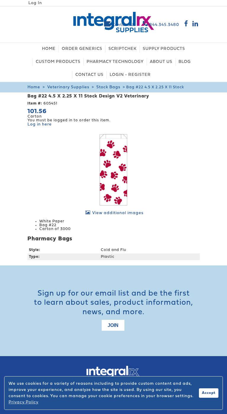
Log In (35, 3)
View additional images (117, 213)
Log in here (39, 124)
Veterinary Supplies (68, 87)
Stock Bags (108, 87)
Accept (208, 393)
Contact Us (124, 25)
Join (113, 325)
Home (33, 87)
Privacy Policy (23, 402)
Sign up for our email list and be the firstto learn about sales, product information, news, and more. (113, 303)
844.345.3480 (163, 25)
